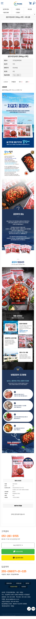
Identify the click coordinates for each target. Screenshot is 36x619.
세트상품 (30, 9)
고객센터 (18, 12)
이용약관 (27, 583)
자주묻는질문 (18, 583)
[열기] (2, 3)
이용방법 (18, 9)
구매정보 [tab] (13, 82)
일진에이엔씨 (6, 9)
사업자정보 (23, 586)
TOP (33, 609)
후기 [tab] (20, 82)
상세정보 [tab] (6, 82)
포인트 (5, 71)
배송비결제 (7, 75)
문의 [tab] (27, 82)
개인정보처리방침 (13, 586)
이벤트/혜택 (6, 12)
